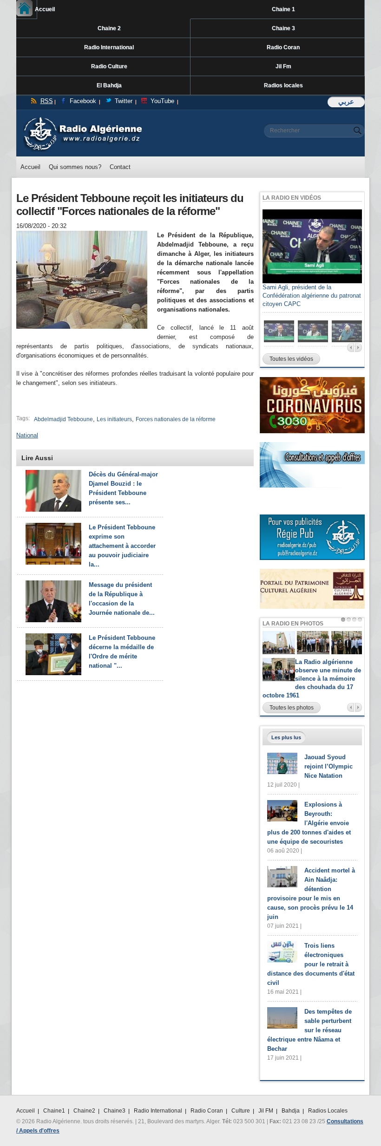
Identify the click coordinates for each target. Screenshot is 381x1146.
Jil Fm (283, 66)
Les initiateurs (114, 419)
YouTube (162, 101)
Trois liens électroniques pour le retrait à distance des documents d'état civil (311, 964)
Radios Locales (328, 1110)
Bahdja (291, 1110)
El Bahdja (109, 85)
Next (358, 347)
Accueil (36, 9)
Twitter (123, 101)
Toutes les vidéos (291, 359)
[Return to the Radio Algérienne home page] (82, 119)
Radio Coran (283, 47)
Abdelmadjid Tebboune (63, 419)
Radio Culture (109, 66)
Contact (120, 166)
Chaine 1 (283, 9)
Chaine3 (114, 1110)
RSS (46, 101)
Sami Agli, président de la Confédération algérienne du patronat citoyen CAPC (312, 295)
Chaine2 (84, 1110)
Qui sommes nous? (75, 166)
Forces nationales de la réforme (176, 419)
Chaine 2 (109, 28)
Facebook (83, 101)
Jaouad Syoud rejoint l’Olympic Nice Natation (328, 766)
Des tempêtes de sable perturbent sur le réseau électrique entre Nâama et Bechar (309, 1030)
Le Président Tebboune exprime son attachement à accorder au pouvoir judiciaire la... (122, 546)
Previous (350, 347)
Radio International (109, 47)
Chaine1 (54, 1110)
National (27, 435)
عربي (346, 101)
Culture (240, 1110)
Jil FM (265, 1110)
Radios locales (283, 85)
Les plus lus (286, 737)
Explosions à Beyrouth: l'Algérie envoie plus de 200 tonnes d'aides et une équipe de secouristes (309, 823)
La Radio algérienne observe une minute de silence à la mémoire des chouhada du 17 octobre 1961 (312, 678)
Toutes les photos (291, 707)
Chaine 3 (283, 28)
